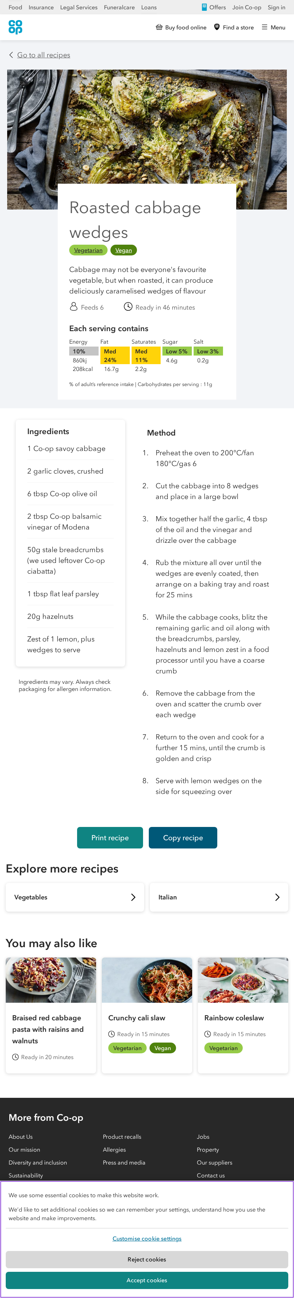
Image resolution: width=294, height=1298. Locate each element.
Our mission (24, 1149)
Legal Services (79, 7)
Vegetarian (88, 250)
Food (15, 7)
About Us (21, 1136)
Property (208, 1149)
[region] (147, 1239)
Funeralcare (119, 7)
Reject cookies (147, 1259)
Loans (149, 7)
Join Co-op (246, 7)
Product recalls (122, 1136)
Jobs (203, 1136)
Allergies (114, 1149)
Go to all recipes (43, 55)
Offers (217, 7)
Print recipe (110, 837)
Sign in (276, 7)
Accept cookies (147, 1280)
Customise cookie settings (147, 1238)
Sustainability (26, 1175)
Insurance (41, 7)
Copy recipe (183, 837)
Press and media (124, 1162)
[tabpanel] (70, 617)
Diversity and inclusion (38, 1162)
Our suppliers (214, 1162)
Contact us (211, 1175)
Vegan (123, 250)
